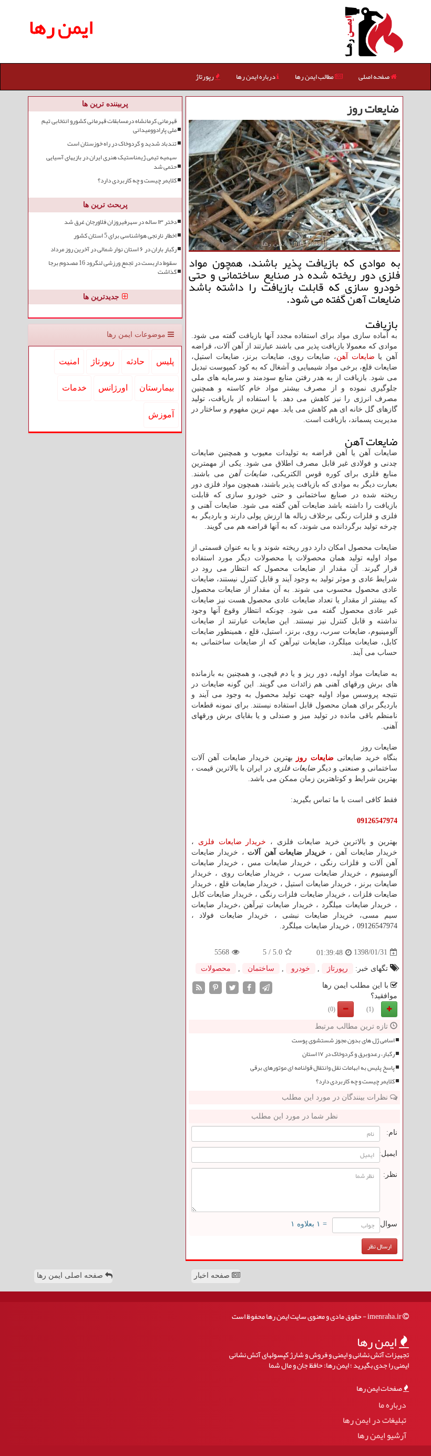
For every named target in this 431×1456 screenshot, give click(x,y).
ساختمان (261, 968)
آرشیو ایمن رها (381, 1436)
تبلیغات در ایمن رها (374, 1420)
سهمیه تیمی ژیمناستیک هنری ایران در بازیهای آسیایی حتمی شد (111, 161)
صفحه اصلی (374, 77)
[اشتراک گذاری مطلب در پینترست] (215, 987)
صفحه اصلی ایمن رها (71, 1275)
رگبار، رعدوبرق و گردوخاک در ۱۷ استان (348, 1054)
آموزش (161, 414)
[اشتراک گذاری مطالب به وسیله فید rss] (198, 987)
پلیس (165, 361)
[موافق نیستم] (345, 1009)
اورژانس (113, 387)
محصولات (216, 968)
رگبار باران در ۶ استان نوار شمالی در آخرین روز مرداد (113, 249)
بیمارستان (156, 387)
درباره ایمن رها (256, 77)
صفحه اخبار (213, 1275)
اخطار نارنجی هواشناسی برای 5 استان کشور (125, 236)
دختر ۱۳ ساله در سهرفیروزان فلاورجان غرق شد (120, 222)
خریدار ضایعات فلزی (232, 842)
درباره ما (392, 1405)
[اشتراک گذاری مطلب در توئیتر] (232, 987)
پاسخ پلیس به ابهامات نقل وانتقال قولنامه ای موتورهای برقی (322, 1068)
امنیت (69, 361)
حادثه (135, 361)
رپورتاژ (205, 77)
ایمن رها (61, 27)
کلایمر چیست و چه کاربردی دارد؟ (355, 1081)
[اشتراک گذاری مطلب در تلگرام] (266, 987)
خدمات (74, 387)
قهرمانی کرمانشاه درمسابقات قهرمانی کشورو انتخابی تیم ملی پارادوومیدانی (109, 125)
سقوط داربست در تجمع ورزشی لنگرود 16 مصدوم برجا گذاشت (112, 267)
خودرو (300, 968)
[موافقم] (389, 1009)
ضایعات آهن (355, 357)
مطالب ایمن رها (315, 77)
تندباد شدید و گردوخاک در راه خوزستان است (122, 144)
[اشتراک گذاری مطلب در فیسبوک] (249, 987)
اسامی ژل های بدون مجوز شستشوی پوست (343, 1040)
